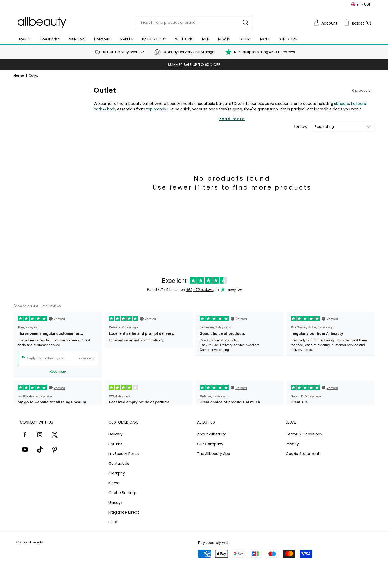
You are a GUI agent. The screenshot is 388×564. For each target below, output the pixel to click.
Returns (115, 443)
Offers (245, 39)
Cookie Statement (302, 453)
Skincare (77, 39)
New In (224, 39)
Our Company (210, 443)
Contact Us (118, 463)
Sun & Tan (288, 39)
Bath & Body (154, 39)
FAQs (112, 522)
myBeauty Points (123, 453)
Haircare (102, 39)
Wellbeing (184, 39)
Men (206, 39)
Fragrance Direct (123, 512)
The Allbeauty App (213, 453)
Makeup (127, 39)
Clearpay (116, 473)
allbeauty (35, 542)
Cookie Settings (122, 492)
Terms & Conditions (304, 434)
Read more (232, 118)
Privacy (292, 443)
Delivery (115, 434)
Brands (24, 39)
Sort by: (300, 126)
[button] (325, 22)
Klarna (114, 483)
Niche (265, 39)
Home (18, 75)
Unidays (115, 502)
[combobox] (194, 22)
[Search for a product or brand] (245, 22)
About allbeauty (211, 434)
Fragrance (50, 39)
